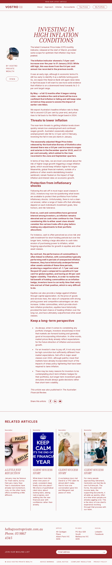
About (39, 7)
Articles (58, 7)
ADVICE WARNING (47, 562)
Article (12, 79)
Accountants (69, 7)
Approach (49, 7)
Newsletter (8, 430)
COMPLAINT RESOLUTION (81, 562)
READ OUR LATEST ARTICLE (56, 2)
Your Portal (83, 7)
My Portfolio (100, 7)
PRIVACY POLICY (100, 562)
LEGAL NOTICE (62, 562)
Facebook (99, 534)
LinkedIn (98, 532)
